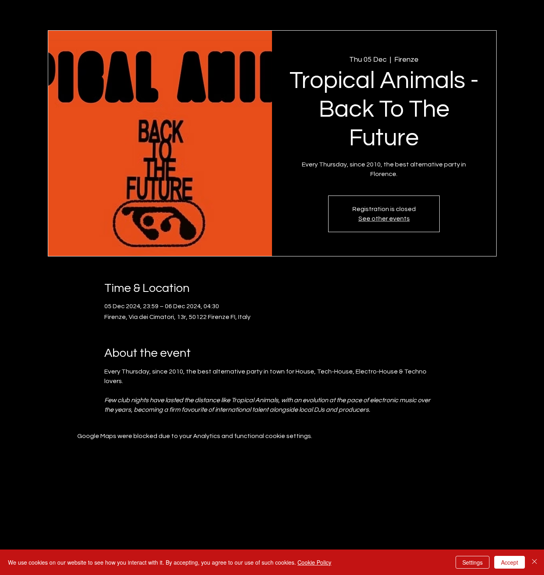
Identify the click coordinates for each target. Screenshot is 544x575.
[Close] (534, 562)
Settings (472, 562)
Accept (509, 562)
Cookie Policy (314, 562)
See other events (384, 218)
